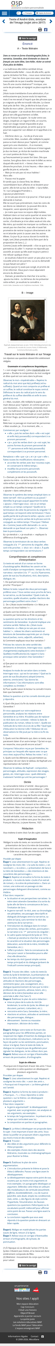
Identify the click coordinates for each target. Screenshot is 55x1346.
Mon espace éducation (27, 1303)
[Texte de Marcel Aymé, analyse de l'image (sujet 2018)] (4, 21)
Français (28, 13)
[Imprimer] (41, 30)
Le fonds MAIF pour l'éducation (27, 1325)
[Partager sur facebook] (46, 30)
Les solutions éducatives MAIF (27, 1322)
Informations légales (18, 1336)
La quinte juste (27, 1319)
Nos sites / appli (27, 1298)
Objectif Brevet (27, 1313)
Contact (34, 1336)
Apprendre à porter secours (27, 1316)
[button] (27, 38)
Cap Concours (27, 1307)
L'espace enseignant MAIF (27, 1328)
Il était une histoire (28, 1310)
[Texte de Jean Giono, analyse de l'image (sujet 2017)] (51, 21)
